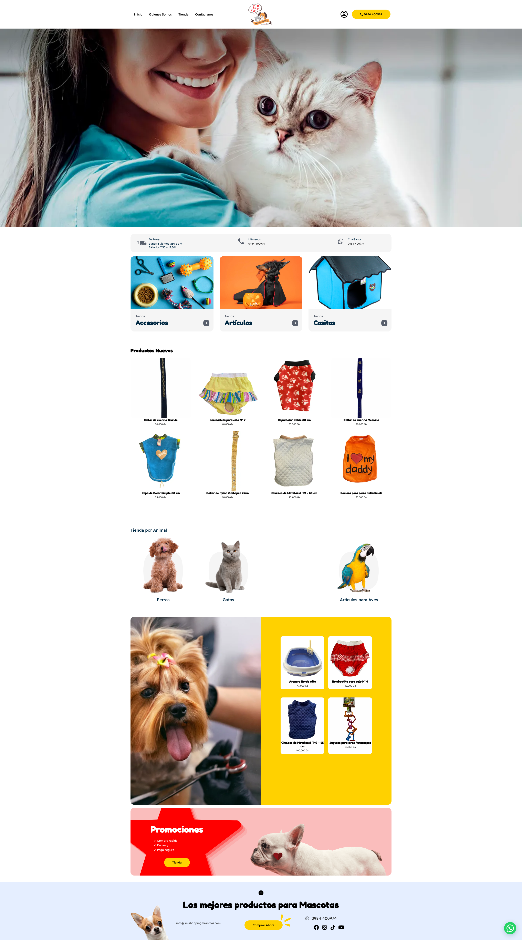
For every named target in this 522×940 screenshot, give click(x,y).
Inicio (138, 14)
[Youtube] (341, 927)
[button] (510, 928)
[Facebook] (316, 927)
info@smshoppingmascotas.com (198, 923)
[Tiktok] (333, 927)
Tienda (183, 14)
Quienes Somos (160, 14)
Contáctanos (204, 14)
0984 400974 (256, 243)
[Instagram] (324, 927)
